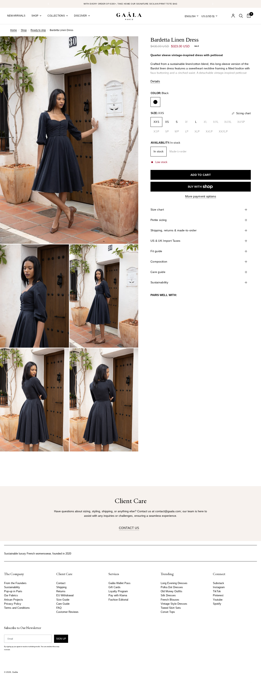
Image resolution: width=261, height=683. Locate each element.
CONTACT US (129, 528)
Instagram (219, 587)
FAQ (59, 607)
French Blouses (170, 599)
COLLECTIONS (56, 15)
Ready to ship (38, 30)
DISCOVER (80, 15)
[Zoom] (130, 45)
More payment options (200, 196)
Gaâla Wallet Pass (119, 583)
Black (155, 102)
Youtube (217, 599)
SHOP (34, 15)
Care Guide (63, 603)
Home (13, 30)
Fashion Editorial (118, 599)
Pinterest (218, 595)
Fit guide (156, 251)
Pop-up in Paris (13, 591)
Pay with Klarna (117, 595)
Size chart (157, 209)
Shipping (61, 587)
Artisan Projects (13, 599)
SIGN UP (61, 638)
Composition (158, 261)
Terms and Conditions (17, 607)
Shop (24, 30)
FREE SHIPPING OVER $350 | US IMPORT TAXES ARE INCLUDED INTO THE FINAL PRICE (131, 4)
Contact (60, 583)
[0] (248, 16)
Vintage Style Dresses (174, 603)
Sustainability (159, 282)
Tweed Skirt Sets (171, 607)
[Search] (241, 16)
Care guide (157, 272)
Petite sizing (158, 220)
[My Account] (233, 16)
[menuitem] (17, 16)
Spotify (217, 603)
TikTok (217, 591)
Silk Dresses (168, 595)
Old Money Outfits (171, 591)
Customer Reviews (67, 612)
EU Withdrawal (65, 595)
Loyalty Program (118, 591)
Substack (218, 583)
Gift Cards (114, 587)
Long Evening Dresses (174, 583)
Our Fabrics (11, 595)
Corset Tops (168, 612)
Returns (60, 591)
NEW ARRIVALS (16, 15)
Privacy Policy (12, 603)
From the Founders (15, 583)
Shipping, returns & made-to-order (173, 230)
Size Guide (62, 599)
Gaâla (15, 672)
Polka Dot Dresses (172, 587)
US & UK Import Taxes (165, 240)
